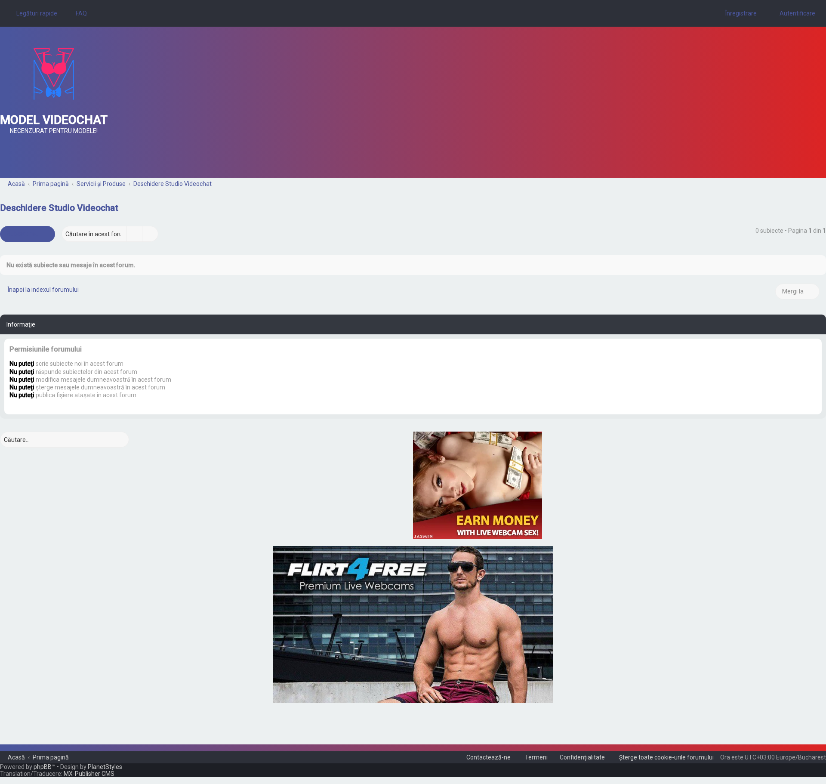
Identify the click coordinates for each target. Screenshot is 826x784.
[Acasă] (54, 74)
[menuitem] (77, 13)
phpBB (43, 766)
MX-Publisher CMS (89, 773)
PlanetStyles (105, 766)
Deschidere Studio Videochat (59, 208)
